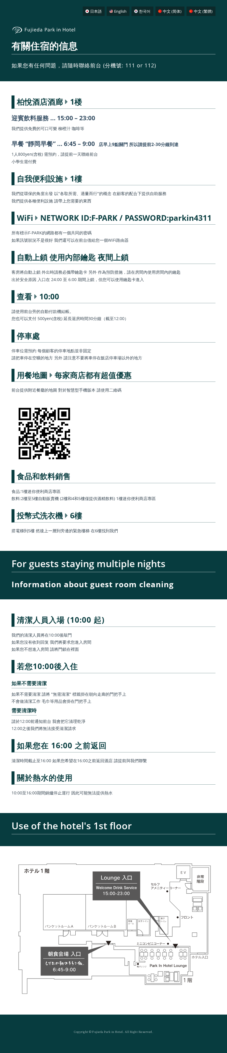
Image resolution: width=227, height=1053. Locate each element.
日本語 (96, 11)
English (120, 11)
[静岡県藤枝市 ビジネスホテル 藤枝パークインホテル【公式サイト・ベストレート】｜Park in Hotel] (45, 33)
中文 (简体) (172, 11)
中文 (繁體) (203, 11)
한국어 (144, 11)
